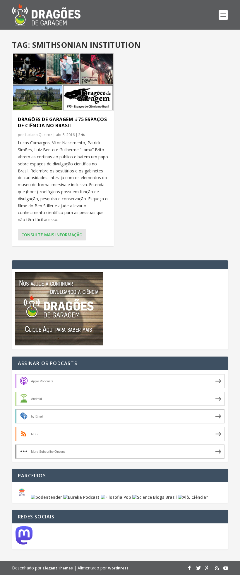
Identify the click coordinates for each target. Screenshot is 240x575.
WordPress (118, 568)
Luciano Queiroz (38, 134)
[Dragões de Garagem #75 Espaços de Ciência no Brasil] (63, 82)
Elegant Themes (58, 568)
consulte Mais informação (52, 235)
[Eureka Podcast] (81, 497)
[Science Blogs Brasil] (154, 497)
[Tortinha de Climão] (23, 497)
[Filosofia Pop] (116, 497)
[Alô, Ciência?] (193, 497)
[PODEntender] (46, 497)
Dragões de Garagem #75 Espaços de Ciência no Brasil (62, 122)
